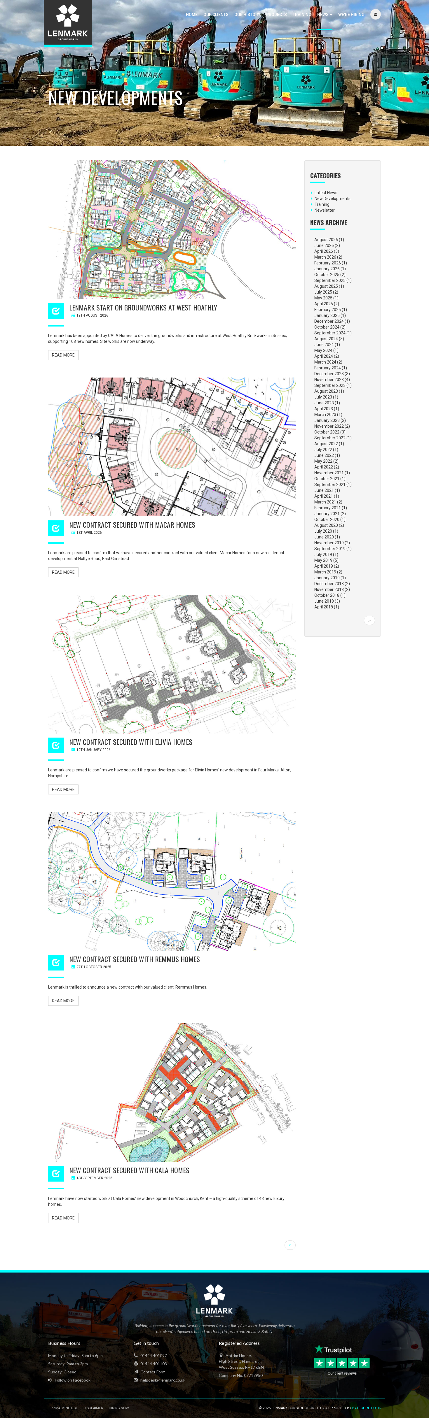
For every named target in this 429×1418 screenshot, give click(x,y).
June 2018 (324, 601)
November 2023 (329, 379)
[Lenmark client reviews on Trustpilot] (342, 1359)
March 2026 (325, 257)
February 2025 (327, 309)
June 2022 (324, 455)
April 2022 (323, 467)
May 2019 (323, 560)
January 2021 (327, 513)
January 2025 (327, 315)
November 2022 (329, 426)
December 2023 (329, 373)
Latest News (326, 192)
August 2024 (326, 338)
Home (192, 14)
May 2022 (323, 461)
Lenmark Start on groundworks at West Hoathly (143, 307)
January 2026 (327, 268)
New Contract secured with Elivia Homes (130, 741)
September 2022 (330, 438)
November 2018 (329, 589)
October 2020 (326, 519)
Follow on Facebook (72, 1379)
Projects (276, 14)
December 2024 (329, 321)
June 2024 (324, 344)
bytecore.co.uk (366, 1408)
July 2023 (323, 397)
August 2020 (326, 525)
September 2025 (330, 280)
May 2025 (323, 298)
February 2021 (327, 508)
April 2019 (323, 566)
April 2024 (323, 356)
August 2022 (326, 443)
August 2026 (326, 239)
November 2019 (329, 542)
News (323, 14)
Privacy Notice (64, 1408)
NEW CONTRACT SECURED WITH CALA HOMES (129, 1170)
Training (302, 14)
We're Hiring (351, 14)
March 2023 (325, 414)
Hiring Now (119, 1408)
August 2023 (326, 391)
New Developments (332, 198)
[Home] (68, 23)
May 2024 (323, 350)
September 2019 (330, 548)
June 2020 (324, 537)
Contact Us (375, 14)
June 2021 (324, 490)
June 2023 (324, 403)
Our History (247, 14)
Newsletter (325, 210)
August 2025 (326, 286)
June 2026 (324, 245)
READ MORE (63, 355)
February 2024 (327, 368)
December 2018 (329, 583)
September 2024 (330, 333)
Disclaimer (93, 1408)
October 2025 (326, 274)
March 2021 (325, 502)
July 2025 (323, 292)
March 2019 (325, 572)
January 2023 (327, 420)
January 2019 (327, 577)
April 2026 (323, 251)
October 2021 (326, 478)
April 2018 (323, 607)
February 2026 (327, 263)
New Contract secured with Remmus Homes (134, 959)
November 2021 (329, 473)
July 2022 (323, 449)
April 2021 (323, 496)
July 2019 (323, 554)
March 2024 (325, 362)
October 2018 (326, 595)
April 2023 (323, 408)
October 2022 (326, 432)
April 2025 (323, 303)
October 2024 (326, 327)
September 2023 (330, 385)
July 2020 (323, 531)
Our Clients (216, 14)
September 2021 (330, 484)
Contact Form (152, 1371)
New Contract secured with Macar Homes (132, 524)
